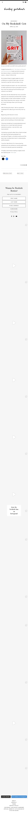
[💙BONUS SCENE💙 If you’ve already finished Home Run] (14, 237)
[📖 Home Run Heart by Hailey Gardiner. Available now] (14, 380)
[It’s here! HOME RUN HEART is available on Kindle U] (14, 466)
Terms (14, 804)
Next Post (20, 173)
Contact (14, 802)
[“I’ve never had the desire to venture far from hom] (14, 694)
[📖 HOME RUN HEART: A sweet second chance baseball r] (14, 437)
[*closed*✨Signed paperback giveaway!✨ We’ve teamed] (14, 580)
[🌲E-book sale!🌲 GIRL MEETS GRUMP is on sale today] (14, 752)
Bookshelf (14, 21)
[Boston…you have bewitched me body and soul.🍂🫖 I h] (14, 552)
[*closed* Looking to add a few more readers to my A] (14, 609)
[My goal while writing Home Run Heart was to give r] (14, 323)
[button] (2, 2)
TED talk (13, 152)
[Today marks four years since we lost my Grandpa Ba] (14, 409)
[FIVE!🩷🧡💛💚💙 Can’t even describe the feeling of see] (14, 266)
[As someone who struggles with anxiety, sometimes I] (14, 666)
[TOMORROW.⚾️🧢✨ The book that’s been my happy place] (14, 494)
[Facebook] (20, 165)
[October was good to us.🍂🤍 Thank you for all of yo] (14, 351)
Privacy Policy (14, 211)
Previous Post (7, 173)
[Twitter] (23, 165)
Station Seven (14, 810)
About (14, 800)
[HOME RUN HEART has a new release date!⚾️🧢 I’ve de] (14, 780)
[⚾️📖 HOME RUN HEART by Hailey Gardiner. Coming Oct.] (14, 723)
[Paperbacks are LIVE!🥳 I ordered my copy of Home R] (14, 523)
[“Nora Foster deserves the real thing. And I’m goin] (14, 637)
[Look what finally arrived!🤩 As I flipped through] (14, 294)
